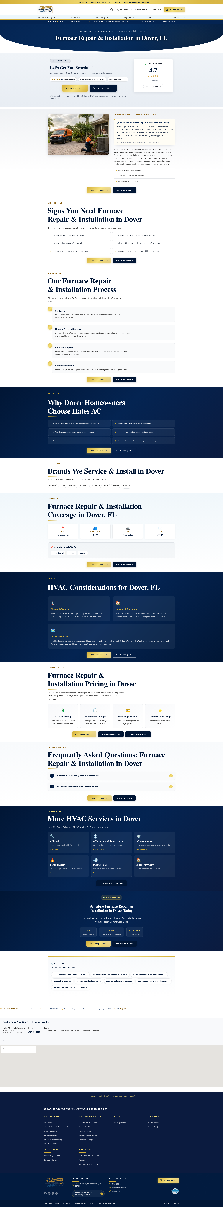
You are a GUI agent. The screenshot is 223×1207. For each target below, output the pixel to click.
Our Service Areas (90, 31)
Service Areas (179, 17)
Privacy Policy (68, 1203)
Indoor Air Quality (155, 1127)
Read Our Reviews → (153, 86)
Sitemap (57, 1203)
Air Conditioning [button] (45, 17)
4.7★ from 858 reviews (10, 1009)
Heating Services (120, 1123)
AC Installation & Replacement (56, 1127)
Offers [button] (152, 17)
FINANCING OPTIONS (138, 734)
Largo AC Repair (85, 1131)
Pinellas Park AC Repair (88, 1135)
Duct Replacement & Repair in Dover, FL (153, 981)
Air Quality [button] (100, 17)
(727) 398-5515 (154, 9)
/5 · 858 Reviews (68, 79)
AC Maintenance (50, 1135)
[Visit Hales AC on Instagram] (49, 1193)
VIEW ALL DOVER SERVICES (111, 883)
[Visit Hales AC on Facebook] (45, 1193)
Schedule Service (50, 1160)
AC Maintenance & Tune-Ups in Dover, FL (149, 974)
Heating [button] (74, 17)
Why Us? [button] (127, 17)
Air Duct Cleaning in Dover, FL (89, 981)
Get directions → (9, 1041)
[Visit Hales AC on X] (53, 1193)
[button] (54, 17)
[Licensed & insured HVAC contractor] (175, 1191)
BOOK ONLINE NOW (124, 944)
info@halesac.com (119, 1188)
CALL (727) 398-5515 (99, 190)
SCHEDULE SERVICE (124, 190)
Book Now (176, 9)
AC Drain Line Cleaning (53, 1140)
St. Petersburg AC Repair (88, 1123)
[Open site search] (111, 9)
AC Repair (48, 1123)
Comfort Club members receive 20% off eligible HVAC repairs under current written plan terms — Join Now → (89, 97)
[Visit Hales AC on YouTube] (56, 1193)
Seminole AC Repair (86, 1140)
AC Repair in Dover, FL (62, 981)
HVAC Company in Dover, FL (107, 31)
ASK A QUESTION (124, 798)
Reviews (82, 1160)
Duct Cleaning (153, 1123)
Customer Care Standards (89, 1156)
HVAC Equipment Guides (53, 1131)
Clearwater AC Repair (87, 1127)
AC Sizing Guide (50, 1144)
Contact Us (116, 1191)
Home (80, 31)
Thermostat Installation (123, 1127)
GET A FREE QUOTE (124, 450)
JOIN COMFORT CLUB (111, 734)
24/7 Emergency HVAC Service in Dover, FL (70, 974)
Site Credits (48, 1203)
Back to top (170, 1203)
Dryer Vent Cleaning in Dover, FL (119, 981)
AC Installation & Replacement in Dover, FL (110, 974)
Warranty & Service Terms (89, 1164)
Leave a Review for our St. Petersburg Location (84, 1194)
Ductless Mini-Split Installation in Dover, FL (71, 987)
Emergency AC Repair (52, 1156)
